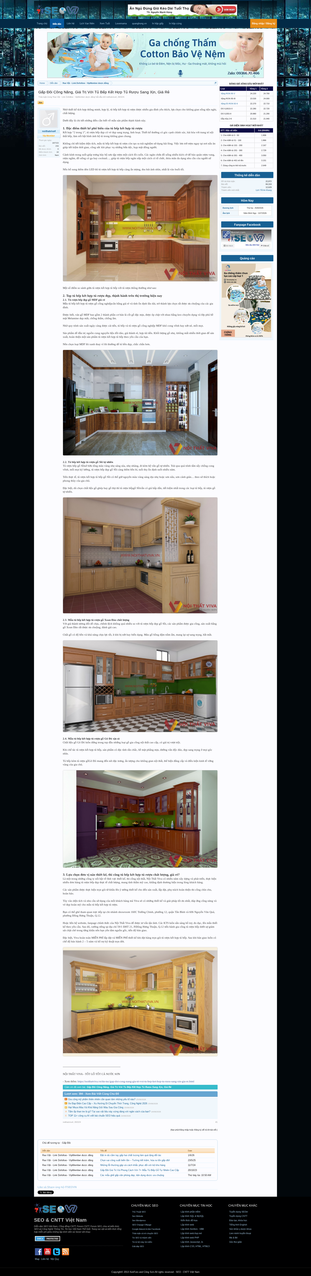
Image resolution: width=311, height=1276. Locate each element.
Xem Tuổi (105, 23)
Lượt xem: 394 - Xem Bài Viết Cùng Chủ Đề (92, 1093)
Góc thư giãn (235, 1242)
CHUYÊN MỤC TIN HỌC (196, 1205)
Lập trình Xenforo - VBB (192, 1229)
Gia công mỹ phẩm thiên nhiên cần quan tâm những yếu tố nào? (101, 1099)
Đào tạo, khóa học (238, 1220)
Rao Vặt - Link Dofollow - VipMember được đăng (74, 97)
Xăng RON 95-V (228, 93)
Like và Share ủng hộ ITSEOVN (57, 1187)
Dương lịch (228, 208)
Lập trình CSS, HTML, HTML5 (195, 1246)
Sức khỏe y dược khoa (240, 1229)
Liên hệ (70, 23)
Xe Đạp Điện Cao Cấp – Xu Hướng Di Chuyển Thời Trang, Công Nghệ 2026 (107, 1103)
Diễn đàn (57, 24)
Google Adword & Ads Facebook (146, 1229)
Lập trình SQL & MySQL (192, 1216)
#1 (216, 1122)
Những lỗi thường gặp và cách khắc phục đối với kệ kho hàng (132, 1165)
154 (57, 146)
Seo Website (137, 1216)
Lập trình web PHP (190, 1237)
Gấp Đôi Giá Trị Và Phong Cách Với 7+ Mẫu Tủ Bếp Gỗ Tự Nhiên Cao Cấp (139, 1170)
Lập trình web (187, 1224)
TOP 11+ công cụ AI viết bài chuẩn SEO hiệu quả (94, 1115)
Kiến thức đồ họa (189, 1220)
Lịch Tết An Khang (264, 190)
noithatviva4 (111, 97)
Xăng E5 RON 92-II (229, 104)
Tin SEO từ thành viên (141, 1238)
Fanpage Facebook (247, 224)
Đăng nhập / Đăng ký (263, 23)
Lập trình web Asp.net (191, 1233)
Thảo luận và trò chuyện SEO (145, 1233)
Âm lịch (226, 213)
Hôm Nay (247, 200)
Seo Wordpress (139, 1220)
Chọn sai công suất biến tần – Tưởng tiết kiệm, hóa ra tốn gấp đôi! (135, 1160)
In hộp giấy (158, 23)
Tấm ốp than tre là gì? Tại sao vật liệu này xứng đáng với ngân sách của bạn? (109, 1111)
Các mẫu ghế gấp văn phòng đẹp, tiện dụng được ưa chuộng (132, 1175)
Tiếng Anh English (238, 1224)
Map (37, 1259)
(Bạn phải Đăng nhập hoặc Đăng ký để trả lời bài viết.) (194, 1130)
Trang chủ (42, 23)
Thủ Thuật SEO (139, 1212)
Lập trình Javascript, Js (192, 1242)
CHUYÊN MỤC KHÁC (242, 1205)
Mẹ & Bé (233, 1237)
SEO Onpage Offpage (141, 1225)
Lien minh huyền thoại (240, 1233)
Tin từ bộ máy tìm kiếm (142, 1242)
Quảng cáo (247, 258)
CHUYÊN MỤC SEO (144, 1205)
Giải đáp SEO (138, 1246)
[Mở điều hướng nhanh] (215, 83)
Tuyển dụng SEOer (238, 1212)
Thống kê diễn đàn (247, 175)
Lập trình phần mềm (190, 1212)
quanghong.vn (139, 23)
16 (58, 152)
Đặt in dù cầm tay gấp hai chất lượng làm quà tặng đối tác (130, 1155)
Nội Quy (55, 1259)
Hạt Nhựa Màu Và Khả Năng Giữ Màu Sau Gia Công (95, 1107)
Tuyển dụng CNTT (238, 1216)
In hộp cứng (175, 23)
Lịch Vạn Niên (87, 23)
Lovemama (121, 23)
